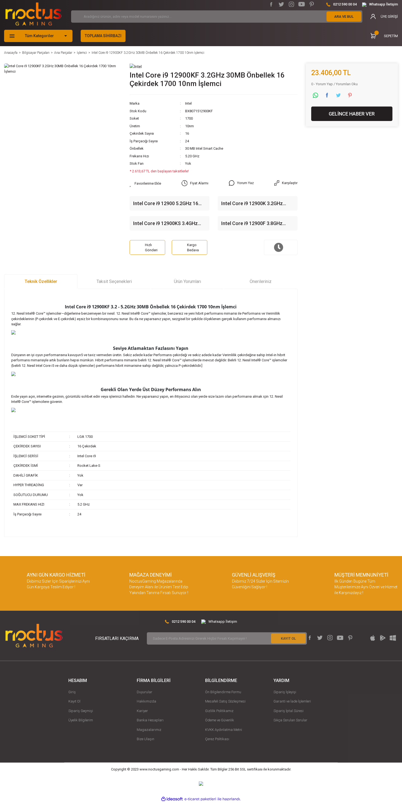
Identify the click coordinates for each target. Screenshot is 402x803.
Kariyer (142, 711)
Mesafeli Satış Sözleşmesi (225, 701)
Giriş (72, 692)
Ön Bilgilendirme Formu (223, 692)
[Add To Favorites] (145, 183)
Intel (188, 103)
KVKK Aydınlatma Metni (223, 730)
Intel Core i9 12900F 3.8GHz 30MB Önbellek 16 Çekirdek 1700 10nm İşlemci (257, 223)
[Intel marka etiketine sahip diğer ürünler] (136, 66)
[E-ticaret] (200, 799)
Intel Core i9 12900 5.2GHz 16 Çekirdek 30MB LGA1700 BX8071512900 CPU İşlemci (165, 203)
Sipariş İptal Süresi (288, 711)
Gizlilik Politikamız (219, 711)
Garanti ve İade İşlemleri (292, 701)
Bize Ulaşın (145, 739)
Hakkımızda (146, 701)
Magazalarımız (149, 730)
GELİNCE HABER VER (352, 114)
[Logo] (33, 14)
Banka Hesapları (150, 720)
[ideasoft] (172, 799)
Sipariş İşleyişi (284, 692)
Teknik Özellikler (41, 281)
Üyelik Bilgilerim (80, 720)
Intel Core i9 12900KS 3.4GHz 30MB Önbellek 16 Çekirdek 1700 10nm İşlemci (169, 223)
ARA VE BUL (344, 16)
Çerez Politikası (217, 739)
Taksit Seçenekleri (114, 281)
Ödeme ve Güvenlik (219, 720)
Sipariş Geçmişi (80, 711)
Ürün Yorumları (187, 281)
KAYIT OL (288, 638)
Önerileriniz (261, 281)
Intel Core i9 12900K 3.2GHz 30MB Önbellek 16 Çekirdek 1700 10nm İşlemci (257, 203)
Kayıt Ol (74, 701)
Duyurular (144, 692)
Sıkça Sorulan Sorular (290, 720)
